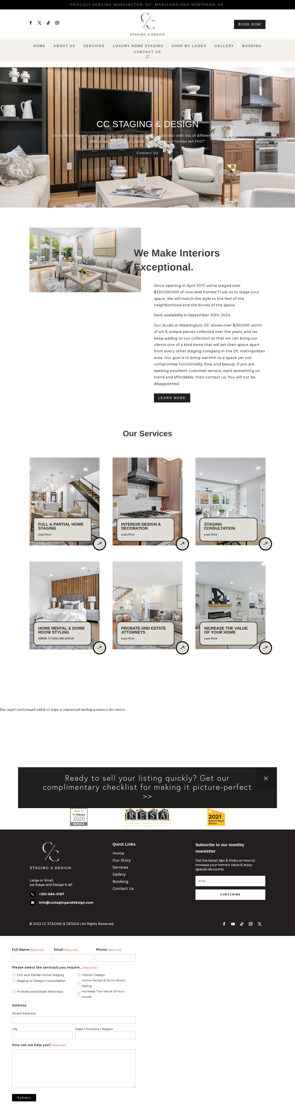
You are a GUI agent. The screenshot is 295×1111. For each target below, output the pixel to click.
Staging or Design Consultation (41, 981)
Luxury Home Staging (138, 46)
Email (66, 950)
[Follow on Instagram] (57, 22)
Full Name (28, 950)
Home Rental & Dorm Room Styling (104, 983)
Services (94, 46)
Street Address (24, 1013)
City (14, 1029)
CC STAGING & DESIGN (148, 124)
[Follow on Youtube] (233, 924)
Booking (252, 46)
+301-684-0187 (51, 894)
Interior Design (93, 975)
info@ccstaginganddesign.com (66, 902)
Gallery (224, 46)
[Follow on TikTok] (48, 22)
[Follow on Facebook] (30, 22)
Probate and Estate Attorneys (40, 991)
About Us (64, 46)
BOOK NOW (249, 24)
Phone (108, 950)
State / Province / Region (94, 1029)
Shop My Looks (189, 46)
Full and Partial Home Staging (40, 975)
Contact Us (147, 52)
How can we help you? (38, 1045)
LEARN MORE (172, 398)
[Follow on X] (39, 22)
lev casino (117, 710)
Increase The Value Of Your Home (103, 994)
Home (40, 46)
